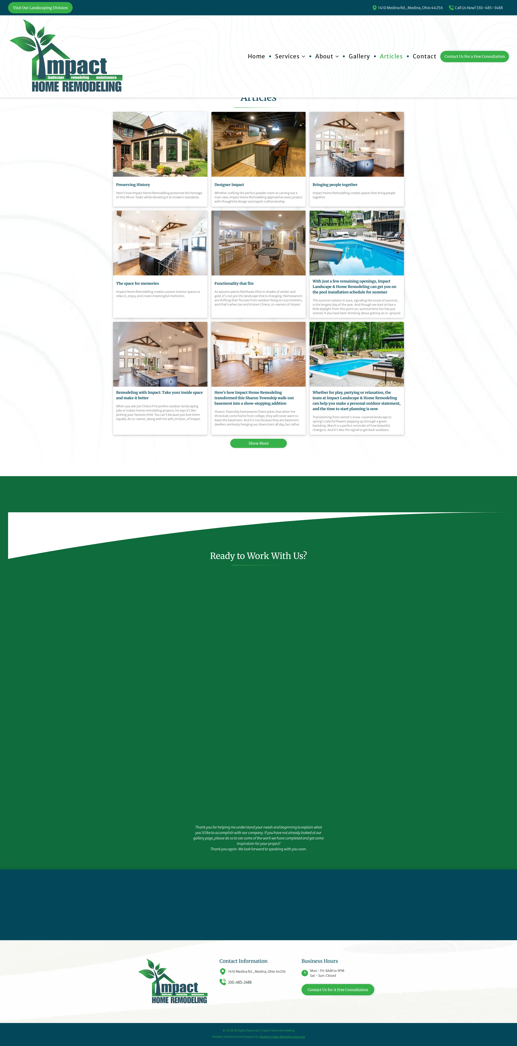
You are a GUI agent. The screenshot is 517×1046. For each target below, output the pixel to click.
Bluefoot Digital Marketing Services (282, 1036)
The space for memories (137, 283)
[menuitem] (258, 56)
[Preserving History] (160, 144)
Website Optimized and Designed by (235, 1036)
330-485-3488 (489, 7)
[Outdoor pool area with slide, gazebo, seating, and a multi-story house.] (357, 243)
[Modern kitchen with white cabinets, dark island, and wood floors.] (160, 243)
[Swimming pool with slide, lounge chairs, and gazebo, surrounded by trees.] (357, 354)
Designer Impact (229, 184)
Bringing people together (335, 184)
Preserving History (133, 184)
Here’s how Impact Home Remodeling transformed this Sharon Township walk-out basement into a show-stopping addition (254, 398)
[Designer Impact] (258, 144)
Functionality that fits (234, 283)
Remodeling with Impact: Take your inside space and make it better (159, 395)
